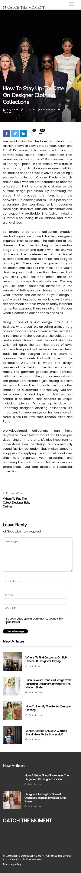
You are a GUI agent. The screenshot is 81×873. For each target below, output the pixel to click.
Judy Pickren (12, 109)
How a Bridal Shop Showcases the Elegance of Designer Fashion (46, 777)
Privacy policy (12, 864)
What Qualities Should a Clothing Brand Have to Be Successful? (46, 732)
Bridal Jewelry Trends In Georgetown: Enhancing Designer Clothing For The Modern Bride (48, 683)
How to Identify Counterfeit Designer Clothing (48, 708)
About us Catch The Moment (23, 859)
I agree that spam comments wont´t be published (34, 620)
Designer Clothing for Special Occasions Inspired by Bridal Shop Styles (45, 798)
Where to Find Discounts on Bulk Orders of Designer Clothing (46, 659)
